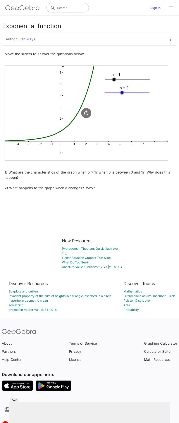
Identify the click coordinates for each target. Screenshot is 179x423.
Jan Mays (27, 39)
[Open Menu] (171, 7)
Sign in (155, 8)
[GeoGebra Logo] (22, 7)
